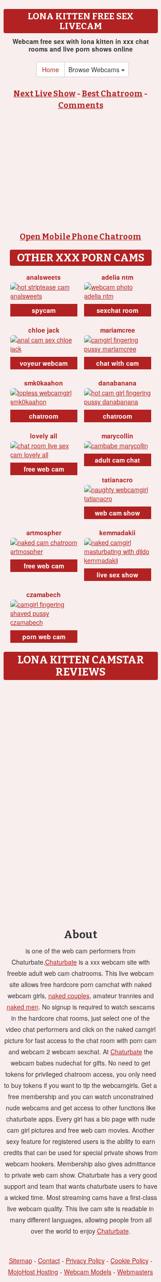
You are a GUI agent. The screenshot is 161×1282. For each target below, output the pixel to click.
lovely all (43, 435)
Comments (80, 105)
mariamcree (117, 329)
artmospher (43, 532)
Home (50, 69)
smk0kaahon (43, 382)
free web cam (44, 468)
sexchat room (117, 310)
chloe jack (43, 329)
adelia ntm (117, 277)
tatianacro (117, 479)
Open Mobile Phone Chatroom (80, 237)
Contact (49, 1260)
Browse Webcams (94, 69)
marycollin (117, 435)
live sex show (117, 574)
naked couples (68, 995)
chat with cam (117, 363)
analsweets (43, 277)
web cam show (117, 512)
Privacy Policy (85, 1260)
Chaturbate (61, 961)
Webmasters (135, 1271)
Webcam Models (87, 1271)
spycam (43, 310)
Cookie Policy (129, 1260)
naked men (22, 1006)
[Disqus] (80, 796)
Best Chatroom (112, 94)
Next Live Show (44, 94)
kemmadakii (117, 532)
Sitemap (20, 1260)
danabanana (117, 382)
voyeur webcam (44, 363)
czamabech (43, 594)
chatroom (43, 415)
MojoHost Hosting (33, 1271)
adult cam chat (117, 459)
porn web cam (43, 636)
